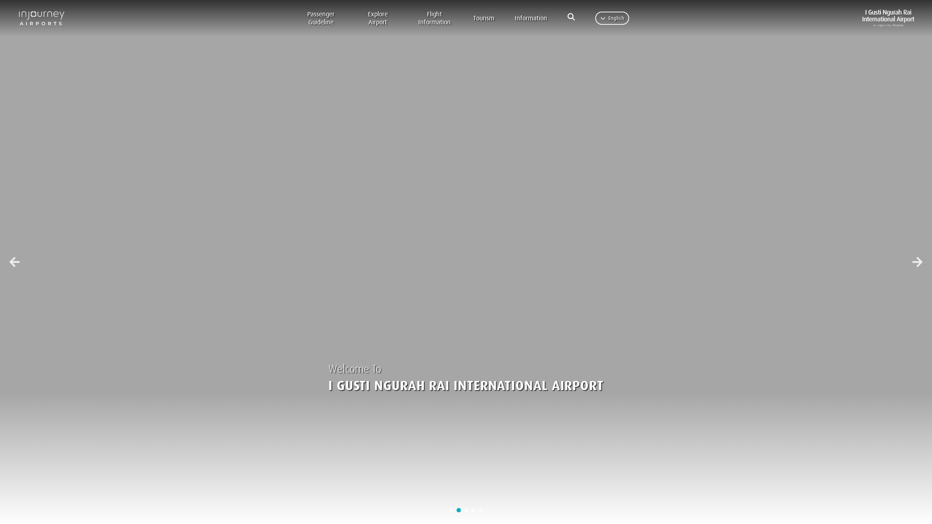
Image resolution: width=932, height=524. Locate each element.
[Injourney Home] (44, 18)
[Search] (571, 16)
